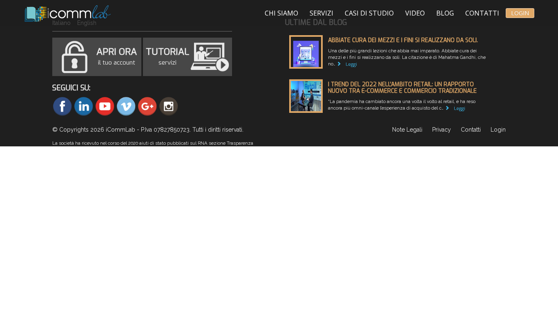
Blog (445, 13)
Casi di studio (369, 13)
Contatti (482, 13)
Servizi (321, 13)
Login (498, 129)
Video (415, 13)
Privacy (441, 129)
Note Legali (407, 129)
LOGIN (520, 13)
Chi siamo (281, 13)
